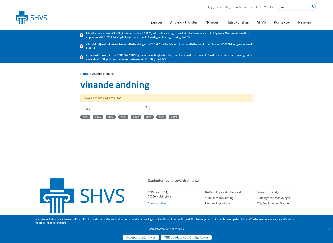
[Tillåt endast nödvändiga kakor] (328, 229)
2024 (110, 117)
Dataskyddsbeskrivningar (274, 198)
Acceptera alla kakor (140, 237)
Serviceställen (157, 203)
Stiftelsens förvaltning (219, 198)
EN (271, 7)
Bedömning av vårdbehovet (223, 192)
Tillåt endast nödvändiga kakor (186, 237)
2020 (161, 117)
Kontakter (282, 22)
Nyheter (212, 22)
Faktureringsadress (217, 203)
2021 (148, 117)
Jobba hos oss (243, 7)
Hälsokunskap (237, 22)
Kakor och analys (268, 192)
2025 (98, 117)
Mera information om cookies (166, 229)
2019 (174, 117)
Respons (305, 22)
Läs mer (186, 37)
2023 (123, 117)
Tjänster (155, 22)
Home (84, 73)
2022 (136, 117)
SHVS (261, 22)
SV (264, 7)
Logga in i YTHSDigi (219, 7)
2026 (85, 117)
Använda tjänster (184, 22)
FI (257, 7)
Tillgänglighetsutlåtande (273, 203)
